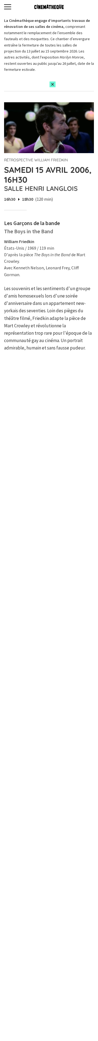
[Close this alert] (53, 84)
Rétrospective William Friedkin (36, 160)
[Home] (49, 7)
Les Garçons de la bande (32, 223)
